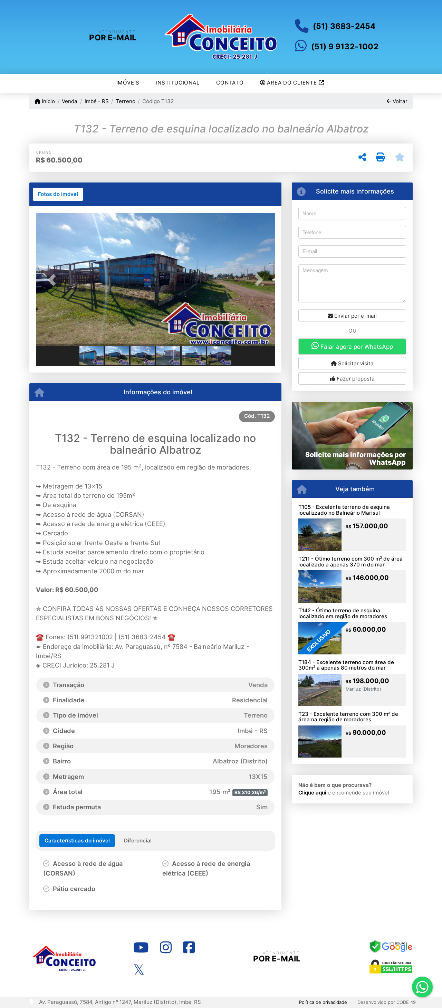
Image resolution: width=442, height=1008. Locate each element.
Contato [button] (229, 82)
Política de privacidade (323, 1002)
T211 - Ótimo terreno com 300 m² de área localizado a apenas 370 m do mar (350, 561)
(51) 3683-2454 (344, 26)
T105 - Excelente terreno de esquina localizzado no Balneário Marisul (344, 510)
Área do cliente (292, 82)
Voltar (399, 101)
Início (47, 101)
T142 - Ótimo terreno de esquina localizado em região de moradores (342, 613)
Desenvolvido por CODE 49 (386, 1002)
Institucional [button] (178, 82)
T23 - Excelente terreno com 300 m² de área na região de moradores (348, 717)
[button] (54, 280)
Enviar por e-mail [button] (355, 316)
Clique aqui (312, 792)
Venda (69, 101)
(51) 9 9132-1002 (344, 46)
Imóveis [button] (128, 82)
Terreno (125, 101)
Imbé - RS (96, 101)
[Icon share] (141, 947)
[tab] (58, 194)
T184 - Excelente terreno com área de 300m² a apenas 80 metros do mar (346, 665)
